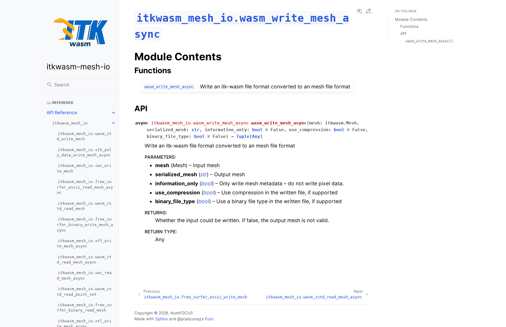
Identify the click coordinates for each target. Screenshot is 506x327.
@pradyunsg (189, 318)
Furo (209, 318)
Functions (409, 26)
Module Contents (411, 19)
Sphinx (161, 318)
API (403, 33)
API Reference (62, 112)
